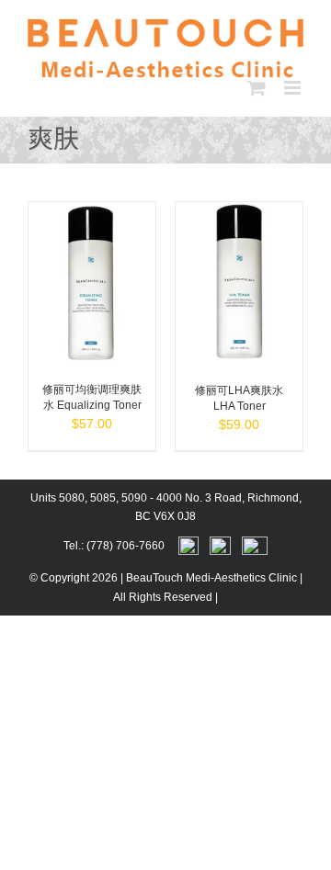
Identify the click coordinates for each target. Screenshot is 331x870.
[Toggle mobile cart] (256, 87)
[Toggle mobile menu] (293, 87)
